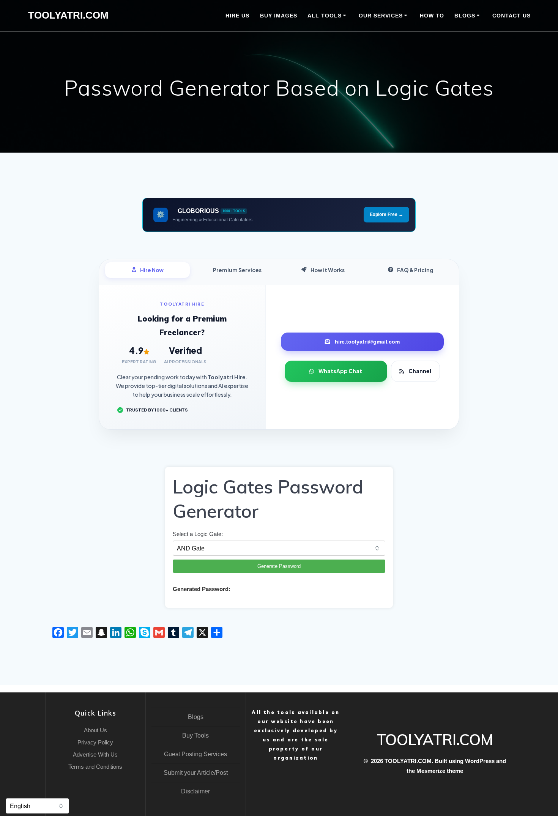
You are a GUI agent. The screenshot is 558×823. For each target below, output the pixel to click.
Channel (419, 370)
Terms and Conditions (95, 766)
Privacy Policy (95, 742)
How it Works (328, 270)
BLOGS (464, 16)
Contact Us (511, 16)
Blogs (195, 717)
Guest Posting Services (195, 754)
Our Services (381, 16)
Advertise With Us (95, 754)
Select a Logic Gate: (198, 534)
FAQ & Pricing (415, 270)
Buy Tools (195, 735)
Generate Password (279, 566)
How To (432, 16)
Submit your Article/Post (196, 772)
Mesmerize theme (439, 771)
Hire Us (237, 16)
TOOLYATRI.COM (68, 15)
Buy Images (278, 16)
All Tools (324, 16)
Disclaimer (195, 791)
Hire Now (152, 270)
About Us (95, 730)
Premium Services (237, 270)
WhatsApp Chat (340, 370)
